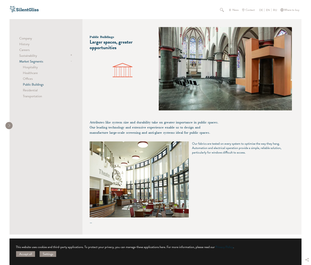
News (235, 10)
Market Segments (31, 61)
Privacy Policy (224, 246)
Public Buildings (33, 84)
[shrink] (9, 125)
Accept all (25, 253)
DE (261, 10)
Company (25, 38)
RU (275, 10)
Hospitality (30, 67)
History (24, 43)
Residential (30, 90)
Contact (250, 10)
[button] (307, 233)
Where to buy (291, 10)
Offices (28, 78)
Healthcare (30, 72)
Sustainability (28, 55)
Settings (48, 253)
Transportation (32, 96)
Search (224, 9)
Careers (24, 49)
